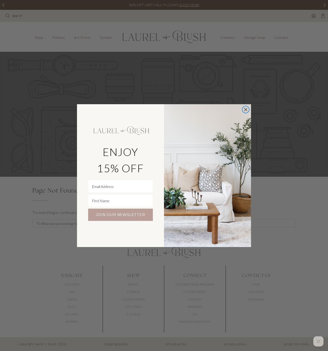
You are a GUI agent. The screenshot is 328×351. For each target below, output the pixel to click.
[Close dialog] (245, 109)
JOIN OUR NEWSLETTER (120, 215)
